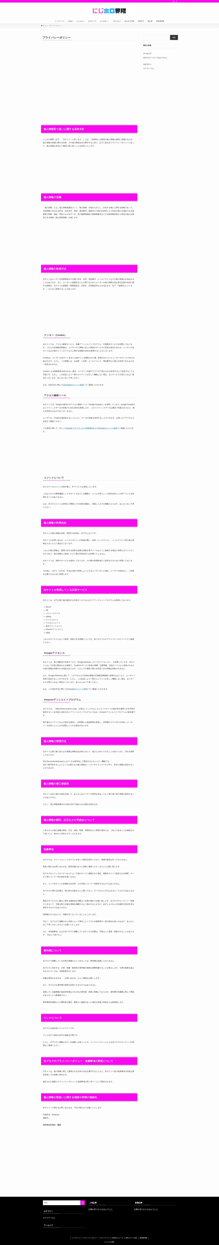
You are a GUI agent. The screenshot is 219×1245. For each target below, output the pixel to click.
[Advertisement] (89, 63)
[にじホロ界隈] (109, 11)
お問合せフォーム (117, 1238)
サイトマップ (104, 1238)
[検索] (176, 1)
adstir (48, 632)
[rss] (173, 1)
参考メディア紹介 (131, 1238)
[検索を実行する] (82, 1202)
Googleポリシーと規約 (74, 385)
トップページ (76, 1238)
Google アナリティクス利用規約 (80, 428)
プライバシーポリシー (90, 1238)
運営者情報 (143, 1238)
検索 (174, 37)
